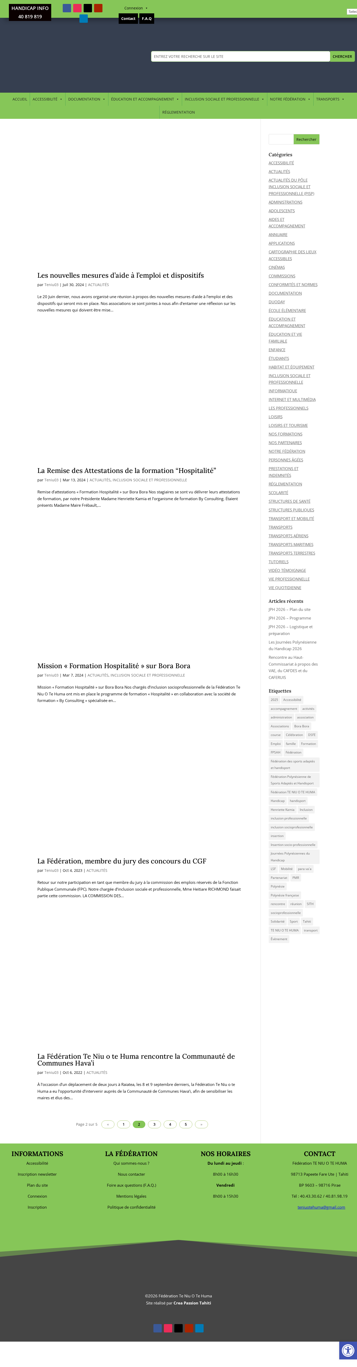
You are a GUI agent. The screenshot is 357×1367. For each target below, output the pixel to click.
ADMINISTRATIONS (285, 202)
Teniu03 (51, 284)
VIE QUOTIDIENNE (285, 587)
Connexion (133, 7)
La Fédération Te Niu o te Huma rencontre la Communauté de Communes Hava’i (136, 1059)
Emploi (276, 743)
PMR (295, 877)
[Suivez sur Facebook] (67, 8)
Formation (308, 743)
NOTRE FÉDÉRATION (288, 99)
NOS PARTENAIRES (285, 442)
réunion (296, 904)
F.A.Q (147, 18)
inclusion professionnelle (289, 818)
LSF (273, 869)
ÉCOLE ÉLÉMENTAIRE (287, 310)
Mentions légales (131, 1196)
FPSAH (275, 752)
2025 (274, 700)
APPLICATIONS (282, 243)
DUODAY (277, 301)
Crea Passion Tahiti (192, 1302)
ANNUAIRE (278, 234)
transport (311, 930)
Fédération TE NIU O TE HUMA (293, 792)
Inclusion (306, 809)
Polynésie (278, 886)
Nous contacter (131, 1174)
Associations (280, 726)
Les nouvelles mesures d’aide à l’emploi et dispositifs (120, 275)
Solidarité (278, 921)
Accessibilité (292, 700)
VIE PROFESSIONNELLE (289, 579)
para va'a (305, 869)
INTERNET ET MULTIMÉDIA (292, 399)
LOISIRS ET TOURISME (288, 425)
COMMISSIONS (282, 275)
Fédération (293, 752)
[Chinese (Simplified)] (349, 4)
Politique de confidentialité (131, 1207)
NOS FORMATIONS (285, 434)
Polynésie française (285, 895)
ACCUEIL (20, 99)
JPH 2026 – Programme (290, 618)
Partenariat (279, 877)
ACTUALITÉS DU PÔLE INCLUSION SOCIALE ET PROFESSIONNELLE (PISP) (291, 186)
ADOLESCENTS (282, 210)
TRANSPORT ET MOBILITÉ (291, 518)
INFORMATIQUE (283, 390)
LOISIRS (276, 416)
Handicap (278, 801)
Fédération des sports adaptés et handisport (293, 764)
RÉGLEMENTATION (178, 112)
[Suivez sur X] (88, 8)
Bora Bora (301, 726)
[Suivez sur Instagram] (77, 8)
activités (308, 708)
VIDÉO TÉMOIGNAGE (287, 570)
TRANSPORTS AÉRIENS (288, 535)
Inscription (37, 1207)
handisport (298, 801)
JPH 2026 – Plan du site (289, 609)
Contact (128, 18)
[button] (348, 1350)
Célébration (294, 735)
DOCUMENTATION (84, 99)
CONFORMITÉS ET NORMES (293, 284)
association (305, 717)
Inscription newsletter (37, 1174)
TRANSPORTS (327, 99)
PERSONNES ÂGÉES (286, 459)
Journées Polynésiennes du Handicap (290, 856)
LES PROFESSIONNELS (288, 408)
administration (281, 717)
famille (291, 743)
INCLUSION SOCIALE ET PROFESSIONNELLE (222, 99)
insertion (277, 836)
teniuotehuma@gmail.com (321, 1207)
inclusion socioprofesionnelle (292, 827)
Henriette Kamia (283, 809)
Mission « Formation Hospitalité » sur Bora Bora (114, 665)
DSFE (312, 735)
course (276, 735)
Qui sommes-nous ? (131, 1163)
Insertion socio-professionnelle (293, 844)
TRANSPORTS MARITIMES (291, 544)
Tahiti (307, 921)
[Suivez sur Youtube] (98, 8)
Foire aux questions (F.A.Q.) (131, 1185)
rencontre (278, 904)
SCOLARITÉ (278, 492)
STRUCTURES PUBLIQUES (291, 509)
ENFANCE (277, 349)
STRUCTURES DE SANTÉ (289, 501)
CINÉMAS (277, 267)
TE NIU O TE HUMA (285, 930)
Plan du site (37, 1185)
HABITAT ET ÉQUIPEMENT (291, 367)
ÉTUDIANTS (279, 358)
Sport (294, 921)
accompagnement (284, 708)
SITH (310, 904)
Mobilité (287, 869)
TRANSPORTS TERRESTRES (292, 553)
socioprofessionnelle (286, 913)
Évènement (279, 939)
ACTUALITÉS (98, 284)
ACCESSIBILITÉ (45, 99)
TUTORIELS (279, 561)
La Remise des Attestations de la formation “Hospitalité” (126, 470)
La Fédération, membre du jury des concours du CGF (121, 861)
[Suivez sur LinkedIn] (83, 18)
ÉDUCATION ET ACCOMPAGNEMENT (142, 99)
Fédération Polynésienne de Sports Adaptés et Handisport (292, 780)
